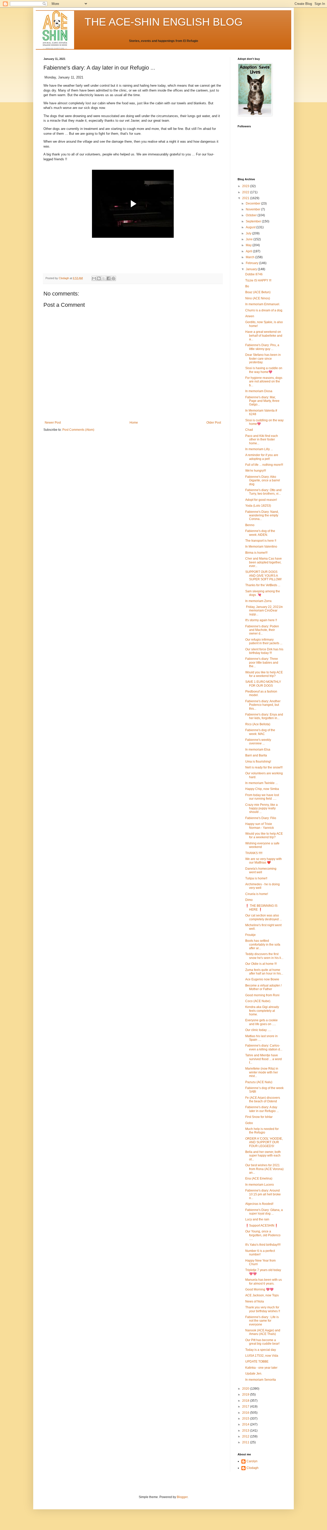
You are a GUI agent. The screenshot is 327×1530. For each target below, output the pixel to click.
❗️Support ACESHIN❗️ (261, 1225)
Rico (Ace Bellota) (257, 724)
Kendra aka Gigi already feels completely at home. (262, 1010)
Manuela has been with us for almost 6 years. (263, 1281)
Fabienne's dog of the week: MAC (260, 731)
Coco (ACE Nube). (258, 1001)
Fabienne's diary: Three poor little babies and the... (261, 662)
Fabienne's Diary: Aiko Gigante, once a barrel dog (262, 480)
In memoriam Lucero (259, 1184)
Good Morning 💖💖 (259, 1289)
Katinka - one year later (261, 1367)
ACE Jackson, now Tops (262, 1295)
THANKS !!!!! (253, 853)
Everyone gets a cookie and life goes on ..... (261, 1022)
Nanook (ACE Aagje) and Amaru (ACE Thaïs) (262, 1332)
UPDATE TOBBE (256, 1361)
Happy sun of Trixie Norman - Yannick (259, 825)
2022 (246, 192)
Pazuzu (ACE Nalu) (258, 1082)
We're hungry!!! (255, 470)
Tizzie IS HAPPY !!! (258, 280)
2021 (246, 198)
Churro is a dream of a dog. (264, 310)
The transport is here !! (260, 540)
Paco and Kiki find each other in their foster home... (261, 439)
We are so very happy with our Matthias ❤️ (263, 860)
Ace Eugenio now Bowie (262, 979)
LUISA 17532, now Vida (261, 1355)
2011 (246, 1442)
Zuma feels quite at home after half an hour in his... (264, 971)
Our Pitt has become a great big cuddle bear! (262, 1341)
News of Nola (254, 1301)
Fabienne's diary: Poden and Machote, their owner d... (262, 630)
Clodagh (253, 1468)
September (254, 221)
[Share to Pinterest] (113, 278)
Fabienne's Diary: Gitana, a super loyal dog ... (264, 1211)
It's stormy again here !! (261, 620)
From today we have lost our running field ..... (262, 796)
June (249, 239)
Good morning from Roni (262, 995)
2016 (246, 1412)
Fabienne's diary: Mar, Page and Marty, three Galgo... (262, 400)
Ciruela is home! (256, 894)
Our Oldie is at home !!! (261, 964)
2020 (246, 1388)
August (251, 227)
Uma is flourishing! (258, 761)
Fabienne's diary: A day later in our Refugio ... (262, 1109)
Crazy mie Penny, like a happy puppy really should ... (261, 808)
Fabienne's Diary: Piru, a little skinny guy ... (262, 346)
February (252, 263)
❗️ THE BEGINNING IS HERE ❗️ (261, 907)
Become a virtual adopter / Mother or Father (263, 987)
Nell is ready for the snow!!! (264, 767)
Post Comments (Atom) (78, 430)
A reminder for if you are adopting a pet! (261, 456)
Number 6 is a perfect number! (260, 1252)
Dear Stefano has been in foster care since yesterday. (263, 358)
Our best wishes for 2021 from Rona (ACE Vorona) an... (264, 1168)
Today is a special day (260, 1350)
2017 (246, 1406)
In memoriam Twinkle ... (261, 783)
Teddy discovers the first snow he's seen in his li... (264, 955)
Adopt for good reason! (261, 500)
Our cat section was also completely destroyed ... (263, 917)
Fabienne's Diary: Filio (260, 818)
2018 (246, 1400)
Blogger (182, 1497)
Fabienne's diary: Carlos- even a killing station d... (263, 1047)
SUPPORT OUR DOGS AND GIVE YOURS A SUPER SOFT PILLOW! (263, 575)
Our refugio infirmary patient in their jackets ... (263, 641)
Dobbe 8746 (254, 274)
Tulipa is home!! (256, 878)
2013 (246, 1430)
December (253, 203)
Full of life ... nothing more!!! (264, 465)
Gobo (249, 1123)
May (249, 245)
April (249, 251)
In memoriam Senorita (260, 1379)
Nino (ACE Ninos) (257, 298)
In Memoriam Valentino (261, 546)
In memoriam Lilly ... (259, 449)
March (250, 257)
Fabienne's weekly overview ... (258, 741)
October (252, 215)
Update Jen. (253, 1373)
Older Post (213, 422)
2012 (246, 1436)
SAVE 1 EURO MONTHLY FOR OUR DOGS (263, 683)
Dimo (249, 900)
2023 (246, 186)
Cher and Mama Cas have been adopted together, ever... (263, 562)
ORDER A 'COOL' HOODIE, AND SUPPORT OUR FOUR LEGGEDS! (264, 1142)
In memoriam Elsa (257, 749)
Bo (247, 286)
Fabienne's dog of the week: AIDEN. (260, 532)
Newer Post (53, 422)
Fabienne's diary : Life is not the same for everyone (262, 1320)
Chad (249, 430)
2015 (246, 1418)
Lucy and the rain (257, 1219)
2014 (246, 1424)
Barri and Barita (256, 755)
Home (134, 422)
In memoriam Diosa (258, 391)
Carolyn (252, 1461)
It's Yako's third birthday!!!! (263, 1244)
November (253, 209)
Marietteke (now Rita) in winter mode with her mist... (261, 1072)
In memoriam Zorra (258, 601)
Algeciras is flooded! (259, 1204)
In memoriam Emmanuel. (262, 304)
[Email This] (94, 278)
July (249, 233)
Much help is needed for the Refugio (262, 1130)
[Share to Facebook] (108, 278)
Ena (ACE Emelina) (258, 1178)
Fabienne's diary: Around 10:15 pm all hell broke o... (263, 1194)
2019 (246, 1394)
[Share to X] (103, 278)
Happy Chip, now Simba (262, 789)
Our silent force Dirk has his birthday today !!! (264, 651)
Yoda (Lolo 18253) (258, 505)
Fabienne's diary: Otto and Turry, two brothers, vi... (263, 491)
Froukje (250, 935)
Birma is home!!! (256, 552)
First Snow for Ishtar (259, 1117)
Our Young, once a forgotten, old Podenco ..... (263, 1235)
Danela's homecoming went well (260, 870)
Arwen (249, 316)
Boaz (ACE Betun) (258, 292)
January (252, 269)
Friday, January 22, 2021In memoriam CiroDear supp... (264, 610)
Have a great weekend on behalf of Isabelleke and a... (263, 335)
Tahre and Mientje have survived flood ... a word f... (263, 1058)
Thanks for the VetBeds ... (262, 585)
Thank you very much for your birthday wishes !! (262, 1309)
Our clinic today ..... (258, 1030)
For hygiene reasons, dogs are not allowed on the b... (263, 381)
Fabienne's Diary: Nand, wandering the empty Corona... (262, 515)
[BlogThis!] (98, 278)
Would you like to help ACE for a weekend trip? (264, 674)
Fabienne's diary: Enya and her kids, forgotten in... (264, 716)
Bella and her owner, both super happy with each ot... (263, 1155)
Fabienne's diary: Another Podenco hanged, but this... (263, 704)
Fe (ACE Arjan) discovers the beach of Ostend (262, 1099)
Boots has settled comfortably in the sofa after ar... (262, 944)
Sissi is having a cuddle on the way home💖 (263, 369)
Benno (249, 525)
